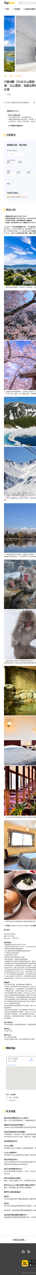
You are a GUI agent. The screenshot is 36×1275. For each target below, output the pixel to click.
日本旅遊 (18, 76)
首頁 (5, 76)
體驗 (11, 76)
